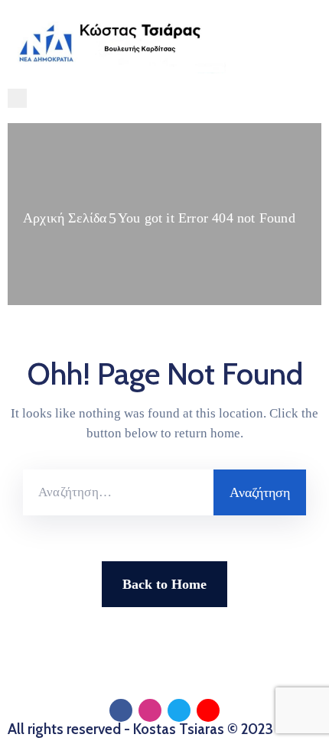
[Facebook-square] (120, 710)
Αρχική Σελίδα (65, 218)
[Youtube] (208, 710)
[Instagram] (149, 710)
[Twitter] (179, 710)
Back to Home (164, 584)
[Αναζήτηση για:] (118, 492)
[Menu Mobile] (17, 98)
